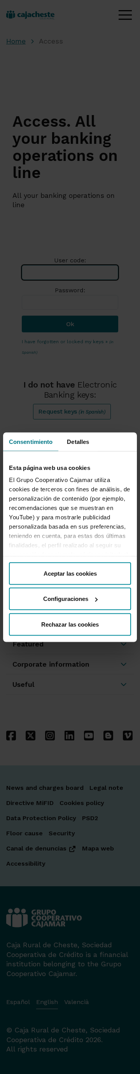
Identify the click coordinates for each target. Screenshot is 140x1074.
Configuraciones (65, 599)
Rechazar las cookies (70, 624)
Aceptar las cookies (70, 573)
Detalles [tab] (78, 441)
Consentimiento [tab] (30, 441)
